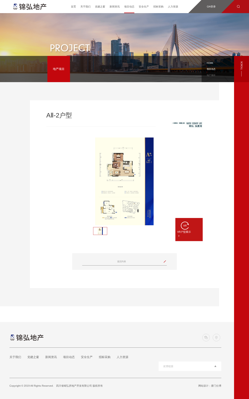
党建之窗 (100, 6)
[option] (124, 181)
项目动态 (129, 6)
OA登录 (211, 6)
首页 (73, 6)
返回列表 (141, 261)
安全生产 (144, 6)
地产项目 (59, 68)
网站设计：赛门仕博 (209, 385)
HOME (210, 63)
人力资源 (173, 6)
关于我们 (85, 6)
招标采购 (158, 6)
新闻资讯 (115, 6)
